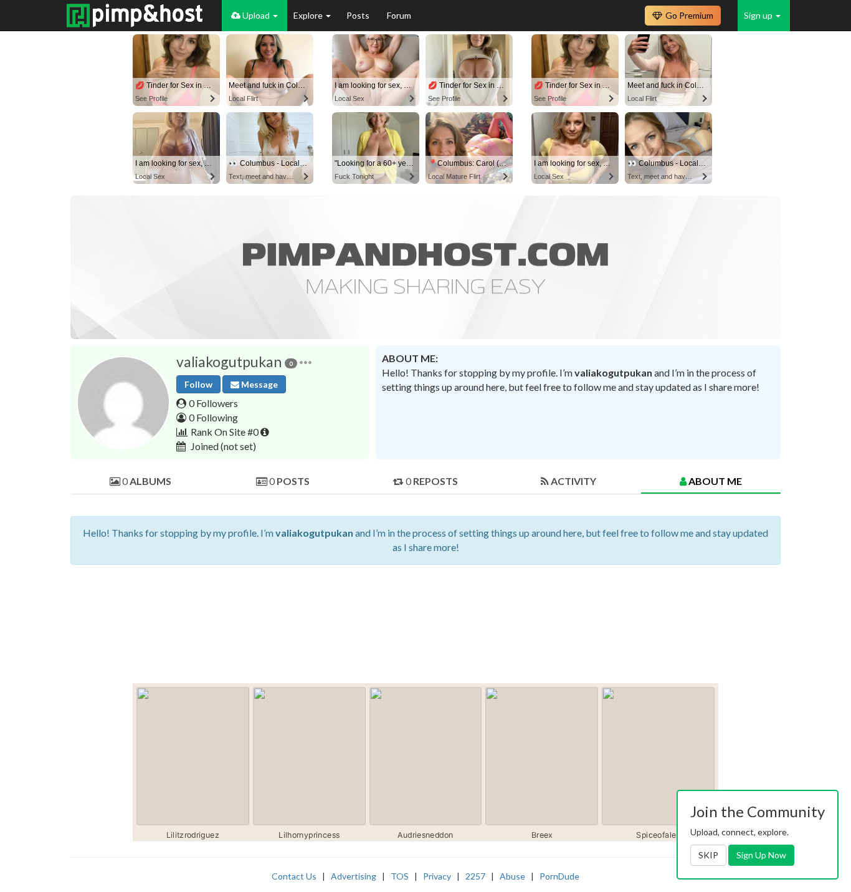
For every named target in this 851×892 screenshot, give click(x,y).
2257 (475, 876)
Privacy (437, 876)
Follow (198, 384)
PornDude (559, 876)
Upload (256, 15)
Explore (309, 15)
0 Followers (213, 403)
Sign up (759, 15)
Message (258, 384)
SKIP (708, 855)
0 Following (213, 417)
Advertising (353, 876)
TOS (400, 876)
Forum (399, 15)
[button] (305, 362)
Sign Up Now (761, 855)
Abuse (512, 876)
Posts (358, 15)
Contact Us (294, 876)
